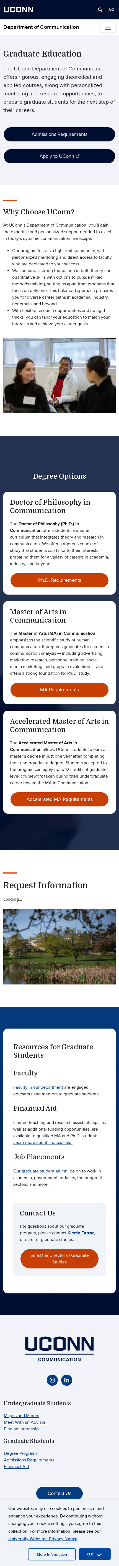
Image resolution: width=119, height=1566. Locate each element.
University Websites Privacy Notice (42, 1539)
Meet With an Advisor (24, 1422)
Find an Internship (21, 1429)
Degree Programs (20, 1453)
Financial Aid (16, 1466)
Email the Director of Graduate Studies (59, 1259)
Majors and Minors (21, 1415)
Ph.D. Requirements (59, 580)
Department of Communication (41, 27)
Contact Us (59, 1493)
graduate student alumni (45, 1171)
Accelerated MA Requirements (60, 799)
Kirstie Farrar (81, 1233)
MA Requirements (59, 690)
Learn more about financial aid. (43, 1142)
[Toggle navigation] (108, 27)
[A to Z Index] (111, 9)
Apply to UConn (57, 156)
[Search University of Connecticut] (100, 9)
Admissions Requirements (59, 134)
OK (91, 1554)
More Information (52, 1554)
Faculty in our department (38, 1087)
